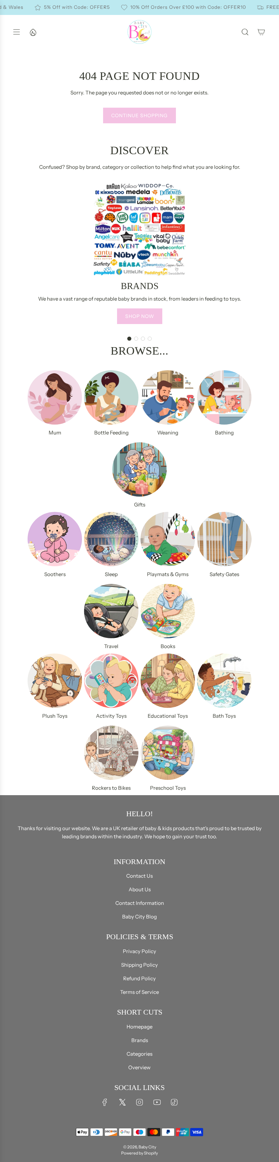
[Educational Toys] (168, 681)
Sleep (111, 574)
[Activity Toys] (111, 681)
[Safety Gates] (224, 539)
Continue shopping (139, 115)
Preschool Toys (168, 788)
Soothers (55, 574)
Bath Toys (224, 716)
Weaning (167, 432)
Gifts (139, 504)
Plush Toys (54, 716)
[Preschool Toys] (168, 753)
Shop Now (139, 316)
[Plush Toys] (55, 681)
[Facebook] (105, 1102)
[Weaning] (168, 397)
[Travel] (111, 611)
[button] (129, 339)
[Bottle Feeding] (111, 397)
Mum (55, 432)
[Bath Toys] (224, 681)
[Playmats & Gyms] (168, 539)
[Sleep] (111, 539)
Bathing (224, 432)
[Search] (245, 32)
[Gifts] (139, 469)
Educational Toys (168, 716)
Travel (111, 646)
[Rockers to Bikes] (111, 753)
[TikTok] (174, 1102)
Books (168, 646)
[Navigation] (16, 32)
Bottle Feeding (111, 432)
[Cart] (261, 32)
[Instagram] (139, 1102)
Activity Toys (111, 716)
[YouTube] (157, 1102)
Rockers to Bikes (111, 788)
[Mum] (55, 397)
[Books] (168, 611)
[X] (122, 1102)
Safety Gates (224, 574)
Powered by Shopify (139, 1153)
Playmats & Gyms (167, 574)
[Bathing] (224, 397)
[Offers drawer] (32, 32)
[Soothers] (55, 539)
